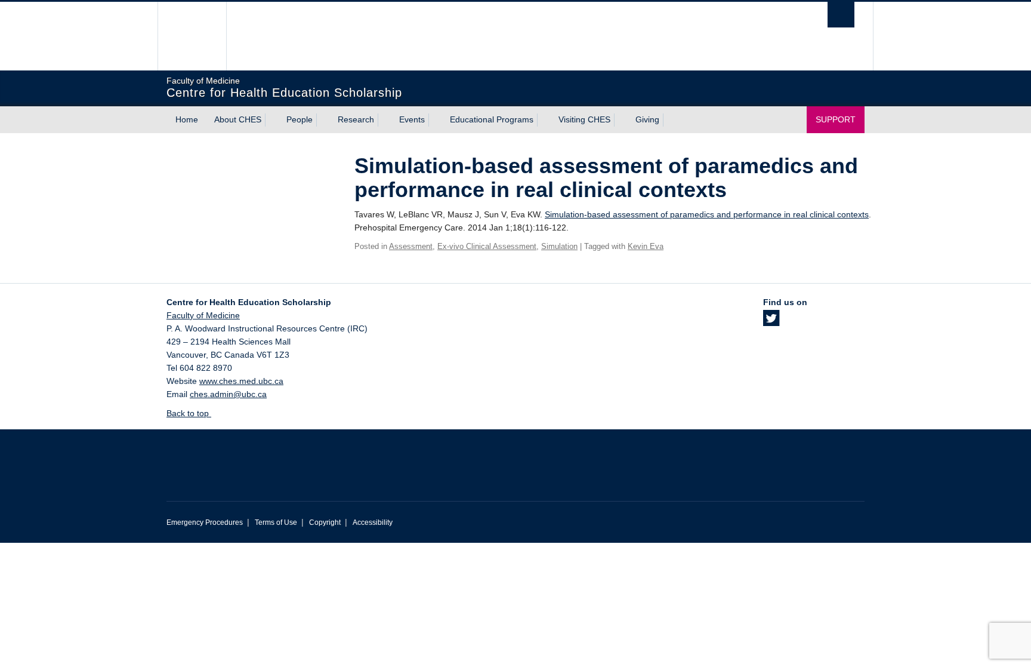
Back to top (188, 413)
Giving (647, 119)
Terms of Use (276, 522)
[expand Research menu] (385, 120)
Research (356, 119)
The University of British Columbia (192, 36)
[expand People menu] (323, 120)
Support (836, 119)
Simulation (559, 246)
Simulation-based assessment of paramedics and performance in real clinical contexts (707, 214)
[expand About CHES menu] (272, 120)
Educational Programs (491, 119)
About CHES (237, 119)
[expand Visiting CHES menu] (621, 120)
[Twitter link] (771, 322)
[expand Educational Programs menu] (544, 120)
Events (412, 119)
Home (186, 119)
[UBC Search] (841, 14)
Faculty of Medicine (203, 315)
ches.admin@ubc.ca (228, 394)
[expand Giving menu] (670, 120)
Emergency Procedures (204, 522)
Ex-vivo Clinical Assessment (486, 246)
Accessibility (373, 522)
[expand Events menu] (435, 120)
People (299, 119)
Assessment (411, 246)
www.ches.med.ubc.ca (241, 381)
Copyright (325, 522)
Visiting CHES (584, 119)
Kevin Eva (645, 246)
